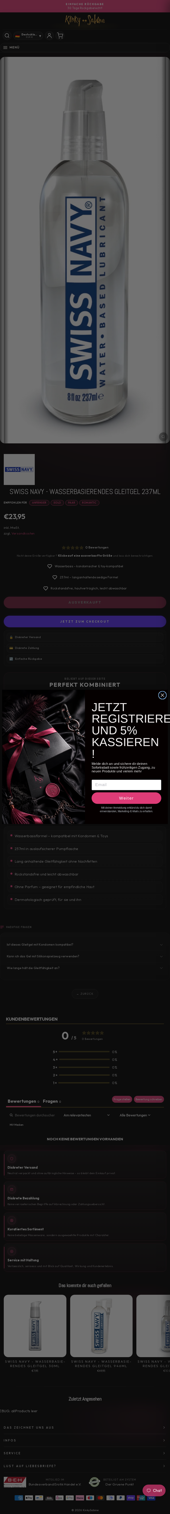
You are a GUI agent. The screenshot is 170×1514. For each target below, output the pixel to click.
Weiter (126, 798)
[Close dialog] (162, 695)
